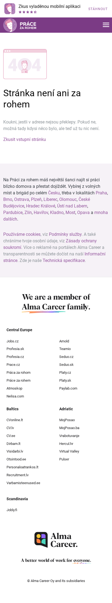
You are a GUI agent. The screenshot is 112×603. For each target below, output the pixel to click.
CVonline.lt (15, 420)
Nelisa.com (15, 396)
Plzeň (36, 199)
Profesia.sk (15, 349)
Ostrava (21, 199)
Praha (101, 192)
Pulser (64, 459)
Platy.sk (65, 380)
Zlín (28, 212)
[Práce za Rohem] (19, 25)
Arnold (64, 341)
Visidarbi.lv (15, 451)
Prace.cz (13, 365)
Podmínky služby (65, 234)
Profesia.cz (15, 357)
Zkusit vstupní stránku (24, 139)
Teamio (65, 349)
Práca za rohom (18, 372)
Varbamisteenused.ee (23, 483)
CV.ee (11, 436)
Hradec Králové (40, 206)
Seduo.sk (66, 365)
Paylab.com (68, 388)
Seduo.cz (66, 357)
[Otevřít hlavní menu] (106, 25)
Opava (83, 212)
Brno (7, 199)
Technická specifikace (64, 260)
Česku (54, 192)
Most (70, 212)
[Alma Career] (56, 540)
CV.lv (10, 428)
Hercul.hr (66, 444)
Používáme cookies (22, 234)
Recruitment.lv (18, 475)
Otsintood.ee (16, 459)
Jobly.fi (12, 510)
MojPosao (67, 420)
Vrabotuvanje (69, 436)
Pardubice (13, 212)
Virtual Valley (69, 451)
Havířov (41, 212)
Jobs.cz (12, 341)
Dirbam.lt (13, 444)
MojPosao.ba (69, 428)
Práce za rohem (18, 380)
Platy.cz (65, 372)
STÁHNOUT (98, 9)
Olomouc (68, 199)
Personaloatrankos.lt (22, 467)
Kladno (57, 212)
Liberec (50, 199)
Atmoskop (14, 388)
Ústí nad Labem (72, 206)
